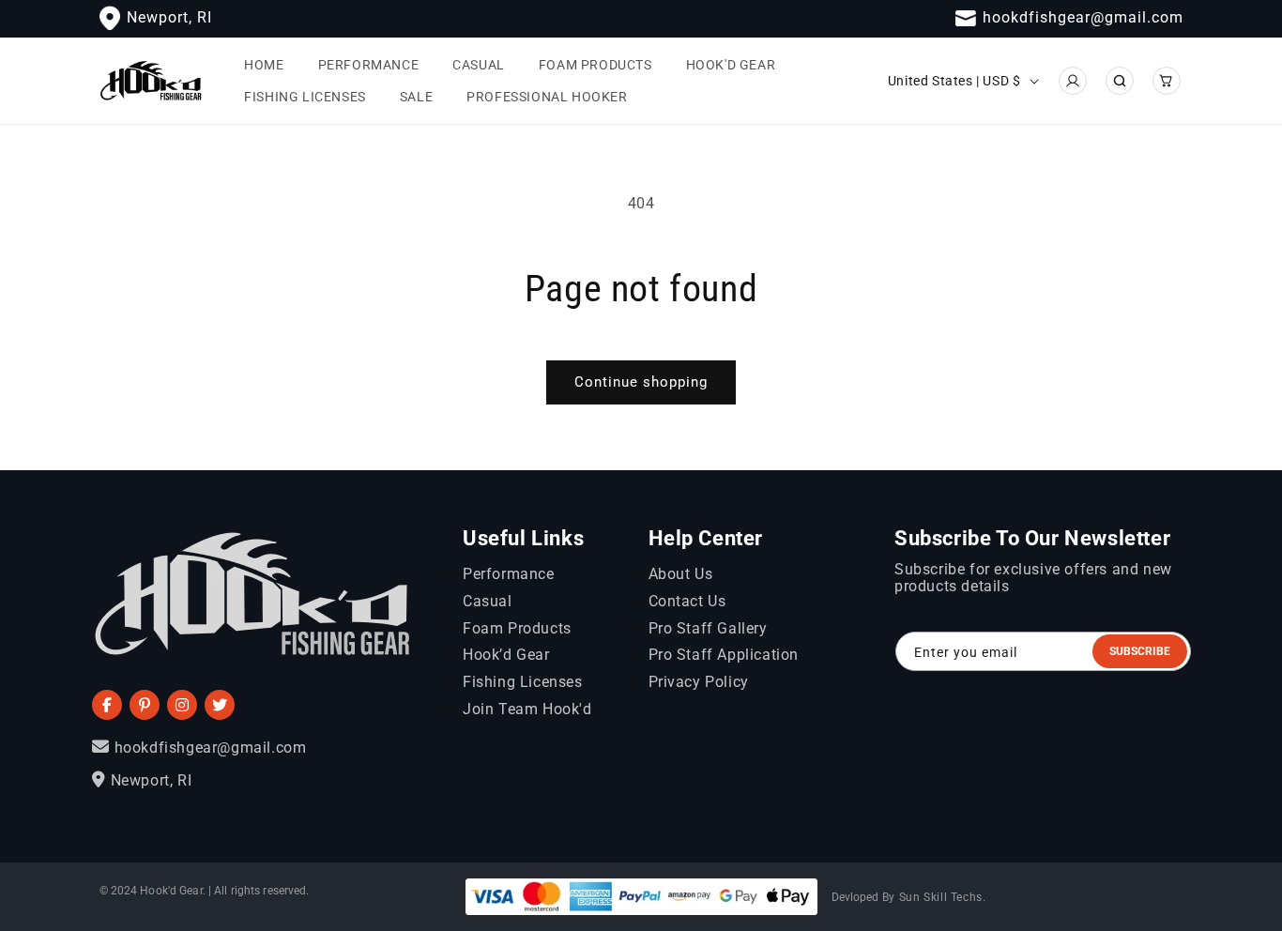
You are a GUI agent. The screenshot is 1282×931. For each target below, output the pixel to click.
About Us (681, 574)
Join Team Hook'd (527, 709)
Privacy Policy (699, 682)
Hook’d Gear (506, 655)
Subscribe (1139, 651)
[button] (1119, 80)
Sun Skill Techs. (942, 897)
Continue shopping (641, 382)
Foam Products (517, 628)
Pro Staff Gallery (708, 628)
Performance (509, 574)
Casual (487, 601)
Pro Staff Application (724, 655)
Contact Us (687, 601)
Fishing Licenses (523, 682)
